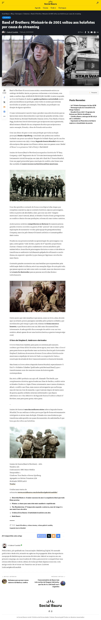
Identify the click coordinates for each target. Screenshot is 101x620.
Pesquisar (94, 92)
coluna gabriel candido (45, 525)
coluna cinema (32, 525)
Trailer (12, 484)
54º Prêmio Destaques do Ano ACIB (83, 105)
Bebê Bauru (16, 516)
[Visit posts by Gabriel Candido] (3, 32)
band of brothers (21, 525)
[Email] (91, 32)
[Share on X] (88, 32)
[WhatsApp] (51, 611)
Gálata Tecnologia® (57, 617)
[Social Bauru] (50, 2)
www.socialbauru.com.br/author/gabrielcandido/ (38, 492)
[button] (3, 3)
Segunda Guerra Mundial (18, 528)
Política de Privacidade (40, 617)
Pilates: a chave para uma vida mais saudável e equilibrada (33, 504)
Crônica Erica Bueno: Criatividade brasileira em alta (31, 513)
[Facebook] (49, 611)
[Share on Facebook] (85, 32)
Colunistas (6, 17)
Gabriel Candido (12, 32)
